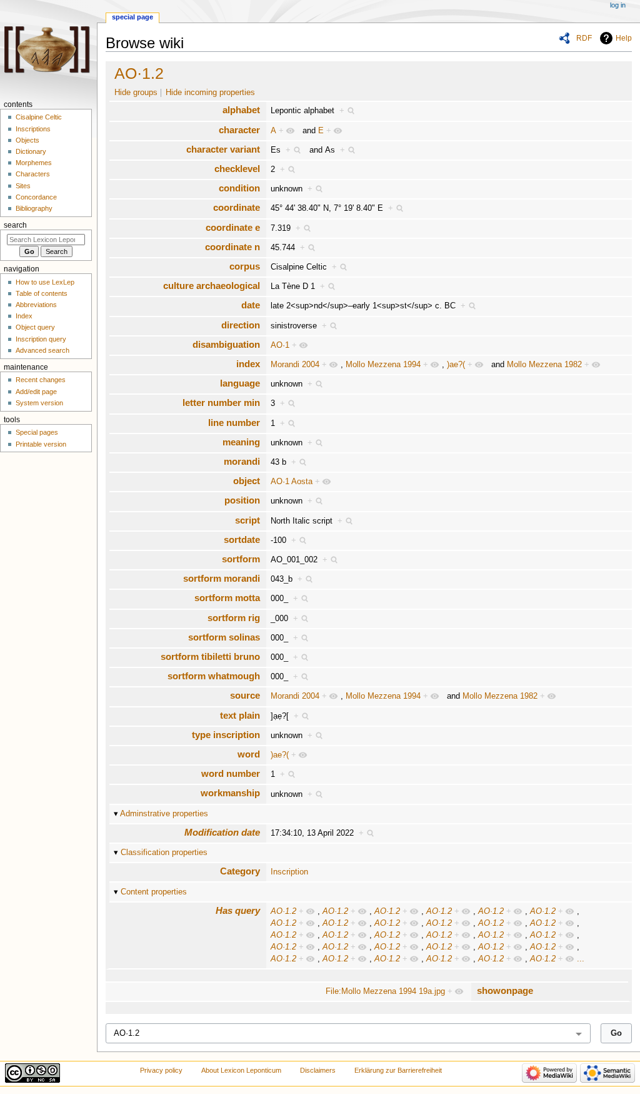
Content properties (154, 892)
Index (24, 316)
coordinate (236, 207)
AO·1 (280, 345)
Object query (35, 327)
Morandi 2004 (295, 364)
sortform (241, 559)
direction (240, 325)
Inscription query (41, 339)
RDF (584, 38)
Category (240, 871)
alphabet (241, 109)
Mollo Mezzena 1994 (383, 364)
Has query (238, 910)
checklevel (237, 168)
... (580, 959)
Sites (23, 186)
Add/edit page (36, 391)
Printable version (41, 444)
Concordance (36, 197)
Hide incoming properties (210, 92)
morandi (242, 461)
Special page (132, 17)
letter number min (221, 402)
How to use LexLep (45, 282)
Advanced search (42, 350)
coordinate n (232, 246)
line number (234, 422)
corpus (244, 266)
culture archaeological (211, 285)
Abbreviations (36, 304)
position (242, 500)
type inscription (226, 734)
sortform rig (234, 617)
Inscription (289, 872)
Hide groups (136, 92)
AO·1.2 (139, 73)
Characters (33, 174)
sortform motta (227, 597)
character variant (223, 149)
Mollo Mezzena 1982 (544, 364)
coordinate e (233, 227)
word (249, 754)
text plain (240, 715)
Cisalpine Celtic (39, 117)
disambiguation (226, 344)
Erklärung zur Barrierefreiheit (398, 1070)
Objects (27, 140)
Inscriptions (33, 129)
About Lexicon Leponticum (241, 1070)
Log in (618, 5)
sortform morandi (221, 578)
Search (15, 225)
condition (239, 188)
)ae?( (456, 364)
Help (624, 38)
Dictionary (31, 151)
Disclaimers (318, 1070)
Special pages (37, 432)
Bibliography (34, 208)
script (247, 520)
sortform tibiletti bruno (210, 656)
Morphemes (34, 162)
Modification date (222, 832)
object (246, 480)
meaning (241, 442)
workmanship (230, 793)
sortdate (242, 539)
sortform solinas (224, 637)
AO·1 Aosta (291, 481)
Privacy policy (161, 1070)
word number (230, 773)
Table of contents (42, 293)
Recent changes (41, 379)
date (250, 305)
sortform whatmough (214, 676)
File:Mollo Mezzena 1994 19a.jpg (385, 991)
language (240, 383)
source (245, 695)
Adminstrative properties (164, 813)
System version (39, 403)
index (248, 363)
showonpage (505, 990)
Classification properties (164, 852)
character (239, 129)
